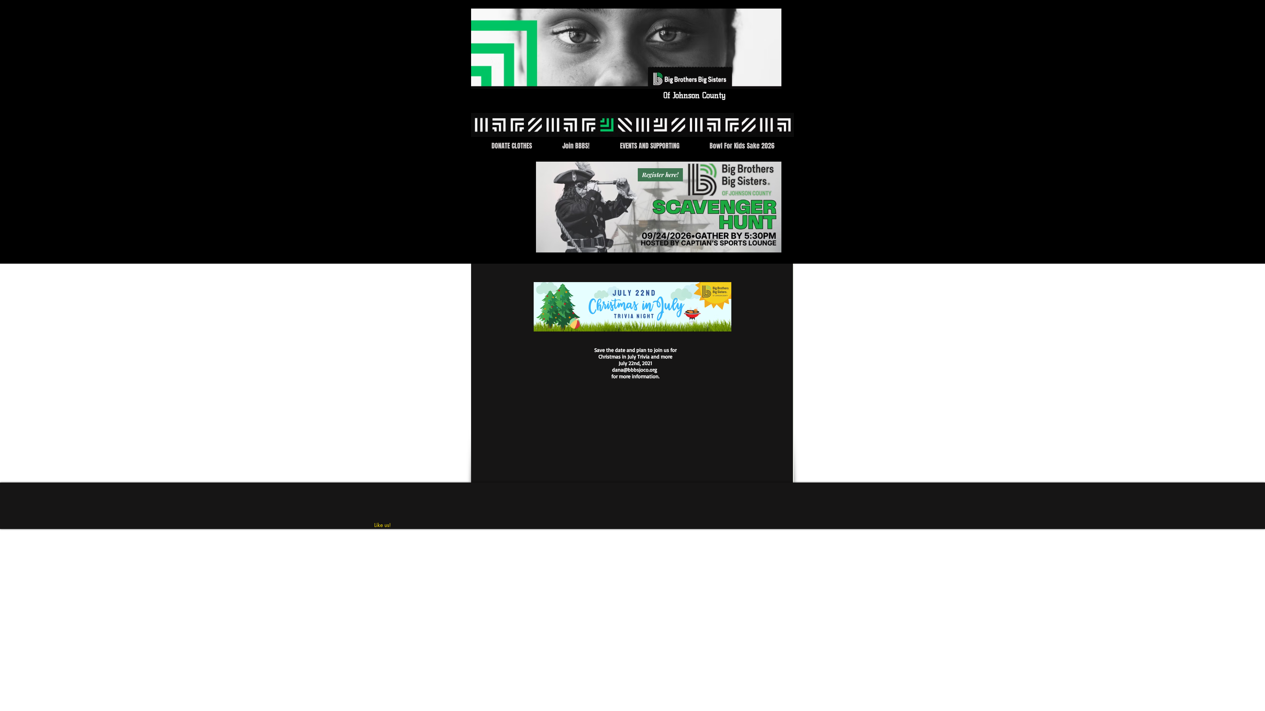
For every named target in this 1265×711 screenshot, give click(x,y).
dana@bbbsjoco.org (634, 369)
